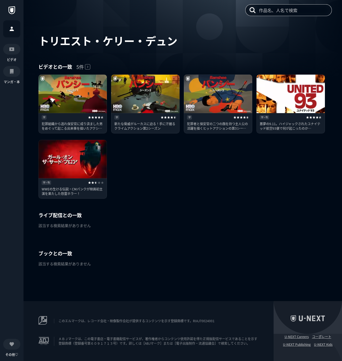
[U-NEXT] (11, 10)
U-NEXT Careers (297, 337)
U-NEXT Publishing (297, 344)
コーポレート (321, 337)
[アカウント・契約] (11, 28)
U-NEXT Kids (323, 344)
